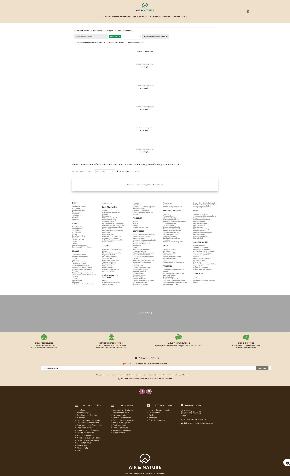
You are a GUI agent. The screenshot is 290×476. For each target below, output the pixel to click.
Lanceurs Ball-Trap (109, 220)
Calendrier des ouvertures (124, 420)
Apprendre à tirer (120, 415)
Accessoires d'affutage (141, 249)
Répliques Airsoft (108, 255)
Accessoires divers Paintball (173, 273)
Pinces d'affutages (139, 251)
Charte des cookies (85, 433)
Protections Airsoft (109, 264)
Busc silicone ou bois (79, 245)
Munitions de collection (201, 258)
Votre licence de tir (121, 412)
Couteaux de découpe (141, 242)
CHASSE (75, 251)
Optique (105, 214)
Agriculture (76, 208)
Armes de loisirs (108, 221)
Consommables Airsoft (110, 260)
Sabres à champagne (140, 269)
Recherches (97, 31)
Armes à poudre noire (201, 255)
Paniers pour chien (169, 253)
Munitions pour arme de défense (174, 221)
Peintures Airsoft (108, 271)
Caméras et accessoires (111, 282)
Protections (106, 216)
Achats (135, 223)
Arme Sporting (77, 229)
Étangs (104, 281)
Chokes (74, 278)
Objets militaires (199, 245)
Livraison (81, 410)
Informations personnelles (160, 410)
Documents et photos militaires (204, 264)
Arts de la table (138, 266)
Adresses (153, 418)
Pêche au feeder (199, 234)
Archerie (75, 271)
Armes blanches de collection (143, 260)
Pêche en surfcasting (201, 229)
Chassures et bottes (79, 254)
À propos (81, 418)
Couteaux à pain (138, 277)
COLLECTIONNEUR (200, 242)
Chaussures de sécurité (171, 227)
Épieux (135, 247)
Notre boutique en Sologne (88, 438)
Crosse (74, 241)
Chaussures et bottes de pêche (204, 216)
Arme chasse (76, 232)
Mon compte (82, 448)
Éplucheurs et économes (142, 268)
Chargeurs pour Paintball (202, 207)
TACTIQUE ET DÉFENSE (172, 211)
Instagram (148, 391)
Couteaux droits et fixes (141, 236)
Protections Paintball (170, 279)
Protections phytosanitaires (143, 212)
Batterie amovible (78, 236)
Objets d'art (197, 266)
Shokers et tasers (169, 223)
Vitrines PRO (129, 31)
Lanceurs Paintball (169, 275)
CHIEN (165, 246)
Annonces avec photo (136, 42)
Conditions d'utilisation (87, 415)
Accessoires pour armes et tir (82, 273)
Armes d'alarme (168, 216)
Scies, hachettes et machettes (144, 234)
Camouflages (107, 203)
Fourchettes (167, 203)
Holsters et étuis (169, 225)
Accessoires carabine (110, 238)
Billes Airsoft (107, 266)
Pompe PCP (106, 229)
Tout (79, 31)
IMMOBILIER (137, 218)
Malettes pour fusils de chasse (83, 284)
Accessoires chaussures (172, 231)
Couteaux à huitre (139, 278)
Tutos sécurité (119, 433)
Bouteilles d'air (107, 242)
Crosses (75, 276)
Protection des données (87, 428)
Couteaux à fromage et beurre (143, 280)
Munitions (75, 260)
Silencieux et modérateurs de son (84, 275)
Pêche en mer (198, 227)
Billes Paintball (168, 277)
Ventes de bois (107, 284)
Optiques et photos (79, 264)
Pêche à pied (198, 238)
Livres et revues (199, 260)
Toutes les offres (78, 171)
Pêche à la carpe (199, 225)
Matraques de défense (171, 220)
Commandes (154, 412)
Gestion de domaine (79, 206)
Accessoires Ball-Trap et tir (173, 242)
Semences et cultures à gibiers (144, 207)
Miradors (136, 203)
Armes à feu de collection (202, 253)
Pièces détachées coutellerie (143, 253)
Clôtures (166, 260)
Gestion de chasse (78, 210)
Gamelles (166, 251)
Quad (195, 277)
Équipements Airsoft (109, 256)
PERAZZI (75, 223)
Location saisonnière (140, 227)
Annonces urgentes (116, 42)
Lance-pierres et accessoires (112, 223)
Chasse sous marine (200, 236)
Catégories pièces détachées (82, 247)
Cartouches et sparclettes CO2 (113, 225)
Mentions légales (84, 412)
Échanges (109, 31)
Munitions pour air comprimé (112, 231)
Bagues (135, 214)
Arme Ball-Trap (77, 227)
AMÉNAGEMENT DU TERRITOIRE (110, 276)
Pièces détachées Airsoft (111, 253)
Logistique (76, 216)
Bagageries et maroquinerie (82, 267)
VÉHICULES (198, 273)
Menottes (166, 240)
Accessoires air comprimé (111, 236)
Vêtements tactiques (170, 218)
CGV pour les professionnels (89, 425)
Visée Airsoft (107, 258)
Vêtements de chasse (80, 256)
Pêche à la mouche (200, 223)
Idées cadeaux (77, 280)
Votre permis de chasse (123, 410)
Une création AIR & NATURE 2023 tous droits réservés (145, 473)
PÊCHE (196, 211)
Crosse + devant (78, 239)
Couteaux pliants (139, 238)
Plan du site (82, 445)
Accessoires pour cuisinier (172, 207)
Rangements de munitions (202, 269)
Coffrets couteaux (139, 271)
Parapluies (106, 232)
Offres (86, 31)
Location (136, 225)
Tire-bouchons (138, 273)
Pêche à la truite (199, 221)
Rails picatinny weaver (110, 269)
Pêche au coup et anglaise (202, 232)
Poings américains (169, 236)
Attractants (137, 205)
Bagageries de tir (108, 234)
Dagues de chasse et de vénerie (144, 240)
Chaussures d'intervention (172, 229)
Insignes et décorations (201, 249)
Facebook (142, 391)
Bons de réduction (157, 420)
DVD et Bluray (198, 262)
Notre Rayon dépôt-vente (88, 440)
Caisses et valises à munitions (113, 240)
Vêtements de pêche (200, 214)
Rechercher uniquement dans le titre (91, 42)
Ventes (135, 221)
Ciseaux (136, 258)
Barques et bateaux (200, 218)
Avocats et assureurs (122, 430)
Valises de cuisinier (140, 282)
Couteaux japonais (139, 275)
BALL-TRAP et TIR (109, 207)
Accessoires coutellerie (141, 255)
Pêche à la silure (199, 231)
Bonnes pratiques (120, 428)
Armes (74, 258)
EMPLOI (75, 203)
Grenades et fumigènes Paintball (175, 282)
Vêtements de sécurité (171, 232)
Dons (119, 31)
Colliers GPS (167, 255)
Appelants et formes (79, 262)
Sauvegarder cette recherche (129, 171)
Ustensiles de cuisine (140, 284)
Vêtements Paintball (170, 284)
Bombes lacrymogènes (171, 238)
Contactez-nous (84, 443)
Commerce (76, 212)
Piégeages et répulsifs (141, 210)
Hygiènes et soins (169, 258)
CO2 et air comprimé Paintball (174, 281)
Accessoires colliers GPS (172, 256)
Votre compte (164, 405)
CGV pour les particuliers (88, 423)
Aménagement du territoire (82, 269)
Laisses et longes (169, 249)
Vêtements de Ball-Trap (111, 218)
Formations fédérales (122, 418)
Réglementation (119, 425)
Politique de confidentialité (88, 430)
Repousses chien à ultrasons (173, 262)
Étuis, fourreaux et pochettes (143, 256)
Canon (74, 234)
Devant (74, 243)
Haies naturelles (139, 208)
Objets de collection (200, 268)
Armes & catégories (121, 423)
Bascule (75, 238)
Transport (75, 214)
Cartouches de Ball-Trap (111, 212)
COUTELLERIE (138, 231)
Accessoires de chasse (80, 265)
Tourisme (75, 219)
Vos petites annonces (86, 435)
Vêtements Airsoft (109, 262)
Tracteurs (196, 279)
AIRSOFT (105, 246)
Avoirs (151, 415)
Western (196, 256)
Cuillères (166, 205)
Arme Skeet (76, 230)
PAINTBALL (167, 266)
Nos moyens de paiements (88, 420)
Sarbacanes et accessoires (112, 227)
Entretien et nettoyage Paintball (204, 205)
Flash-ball (166, 214)
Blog (79, 450)
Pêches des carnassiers (201, 220)
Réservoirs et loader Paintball (204, 203)
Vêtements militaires (170, 234)
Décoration (76, 282)
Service (75, 217)
